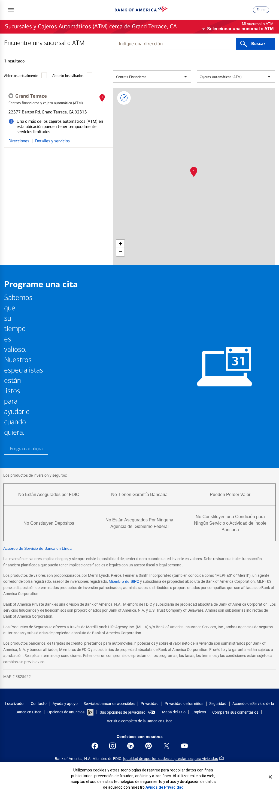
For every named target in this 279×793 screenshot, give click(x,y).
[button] (11, 10)
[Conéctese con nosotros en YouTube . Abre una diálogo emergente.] (184, 746)
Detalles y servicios (52, 140)
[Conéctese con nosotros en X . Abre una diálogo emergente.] (166, 746)
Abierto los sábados (67, 75)
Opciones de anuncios (66, 712)
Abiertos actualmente (21, 75)
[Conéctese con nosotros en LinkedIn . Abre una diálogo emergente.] (130, 746)
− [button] (120, 251)
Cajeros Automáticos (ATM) (221, 77)
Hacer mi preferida (10, 95)
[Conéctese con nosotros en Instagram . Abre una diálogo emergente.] (112, 746)
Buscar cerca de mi (124, 98)
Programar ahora (26, 449)
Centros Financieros (131, 77)
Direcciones (18, 140)
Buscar (258, 43)
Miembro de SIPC (124, 581)
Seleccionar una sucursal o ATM (240, 28)
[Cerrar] (270, 777)
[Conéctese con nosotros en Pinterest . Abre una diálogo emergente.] (148, 746)
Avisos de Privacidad (164, 787)
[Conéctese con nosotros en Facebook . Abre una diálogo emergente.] (95, 746)
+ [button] (120, 243)
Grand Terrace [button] (31, 96)
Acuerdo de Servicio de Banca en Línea (37, 548)
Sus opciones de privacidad (122, 712)
